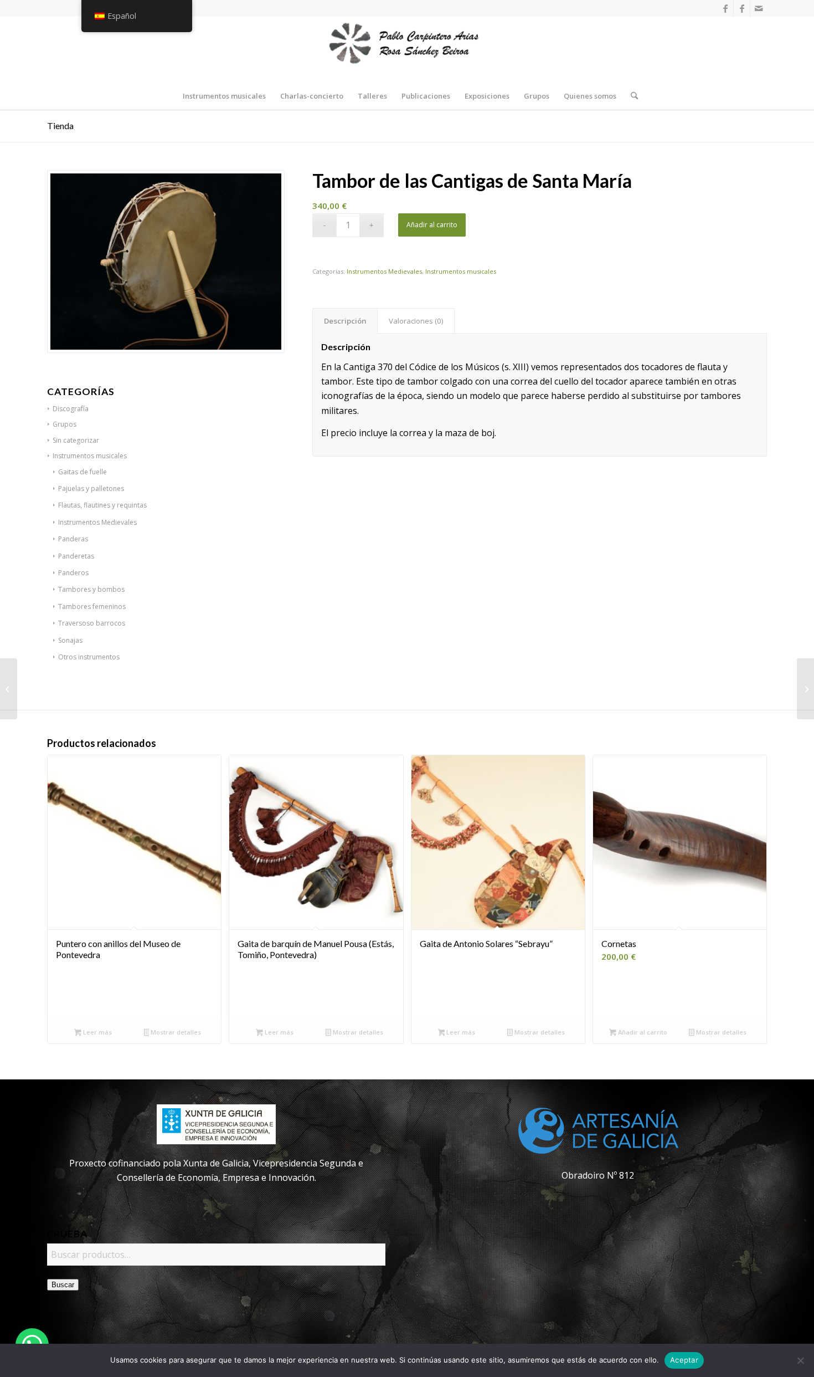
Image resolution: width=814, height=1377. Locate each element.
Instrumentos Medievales (384, 271)
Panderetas (76, 556)
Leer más (96, 1032)
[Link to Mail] (758, 8)
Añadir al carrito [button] (641, 1032)
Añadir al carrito (431, 224)
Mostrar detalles (175, 1032)
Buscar (62, 1285)
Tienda (60, 125)
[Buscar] (631, 96)
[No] (800, 1360)
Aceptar (684, 1359)
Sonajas (70, 640)
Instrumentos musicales (460, 271)
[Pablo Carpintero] (407, 49)
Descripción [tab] (345, 321)
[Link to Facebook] (725, 8)
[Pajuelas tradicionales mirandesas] (8, 688)
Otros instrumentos (89, 657)
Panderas (73, 539)
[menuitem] (224, 96)
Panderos (73, 572)
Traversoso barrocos (91, 623)
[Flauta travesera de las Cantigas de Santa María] (805, 688)
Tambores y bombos (91, 589)
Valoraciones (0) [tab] (416, 321)
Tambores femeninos (92, 606)
